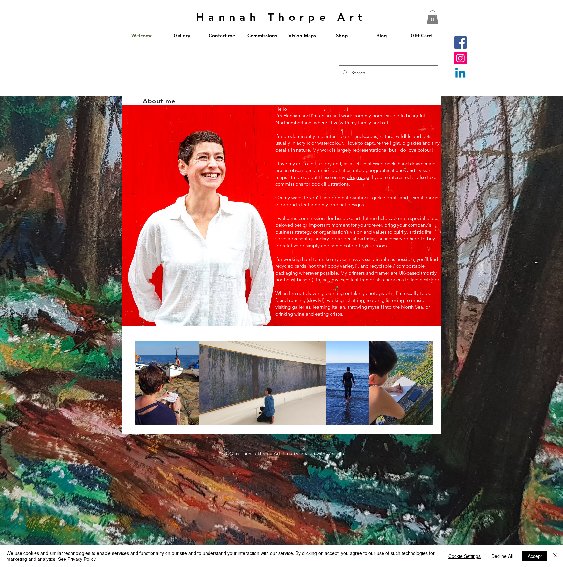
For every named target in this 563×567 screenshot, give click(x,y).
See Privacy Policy (77, 559)
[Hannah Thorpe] (460, 74)
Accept (535, 556)
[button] (432, 17)
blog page (358, 177)
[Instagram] (460, 58)
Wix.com (335, 453)
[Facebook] (460, 42)
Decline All (502, 556)
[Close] (555, 556)
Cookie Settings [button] (464, 556)
